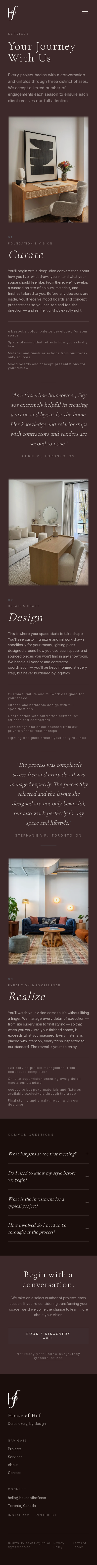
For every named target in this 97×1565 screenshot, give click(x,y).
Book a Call (70, 1551)
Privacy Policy (58, 1545)
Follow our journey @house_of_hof (57, 1356)
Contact (14, 1473)
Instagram (19, 1515)
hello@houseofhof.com (27, 1498)
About (13, 1465)
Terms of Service (79, 1545)
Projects (14, 1449)
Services (15, 1457)
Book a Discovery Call (48, 1336)
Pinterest (46, 1515)
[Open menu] (85, 13)
